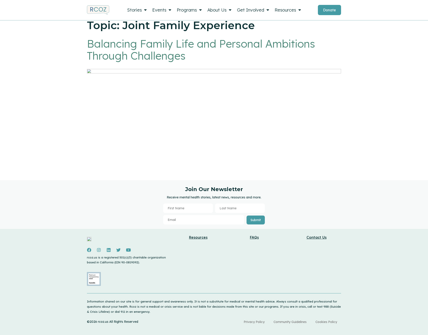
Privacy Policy (254, 322)
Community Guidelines (290, 322)
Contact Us (317, 237)
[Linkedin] (108, 250)
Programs (187, 10)
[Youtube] (128, 250)
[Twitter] (118, 250)
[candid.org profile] (94, 285)
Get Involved (250, 10)
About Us (216, 10)
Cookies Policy (326, 322)
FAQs (254, 237)
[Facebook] (89, 250)
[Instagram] (99, 250)
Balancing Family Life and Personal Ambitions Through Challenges (201, 49)
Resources (285, 10)
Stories (134, 10)
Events (159, 10)
